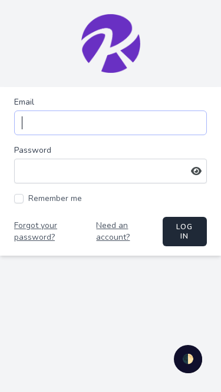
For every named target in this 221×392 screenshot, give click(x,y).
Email (24, 102)
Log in (184, 231)
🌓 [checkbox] (188, 359)
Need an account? (113, 231)
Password (32, 150)
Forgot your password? (35, 231)
